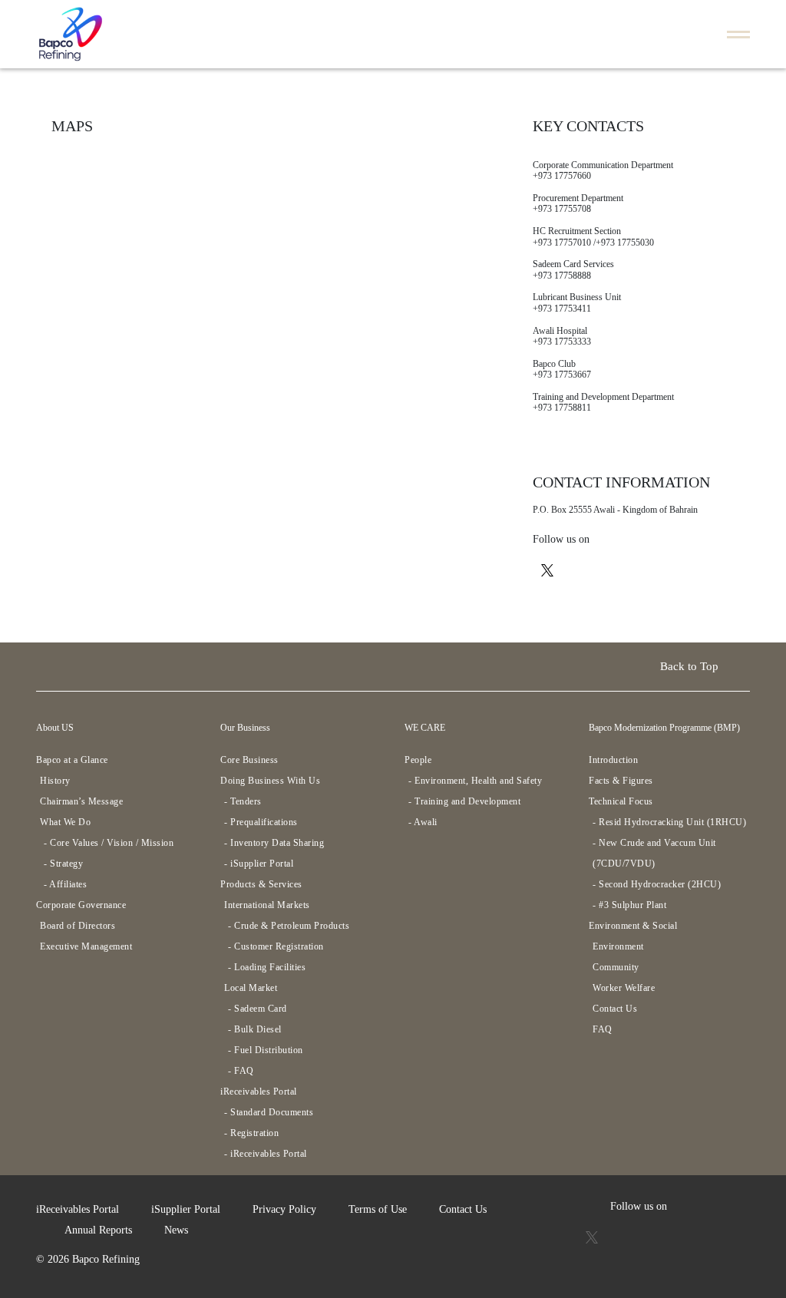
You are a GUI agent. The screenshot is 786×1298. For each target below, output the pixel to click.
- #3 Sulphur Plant (629, 905)
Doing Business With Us (270, 780)
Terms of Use (377, 1209)
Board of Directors (77, 925)
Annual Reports (98, 1230)
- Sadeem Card (257, 1008)
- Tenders (243, 801)
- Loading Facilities (266, 967)
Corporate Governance (81, 905)
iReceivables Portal (258, 1091)
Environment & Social (633, 925)
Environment (618, 946)
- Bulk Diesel (255, 1029)
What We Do (65, 822)
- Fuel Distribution (265, 1050)
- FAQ (241, 1070)
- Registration (251, 1133)
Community (616, 967)
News (176, 1230)
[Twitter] (593, 1236)
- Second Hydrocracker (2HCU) (657, 884)
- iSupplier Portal (258, 863)
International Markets (267, 905)
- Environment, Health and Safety (475, 780)
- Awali (423, 822)
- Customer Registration (276, 946)
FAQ (603, 1029)
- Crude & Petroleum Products (288, 925)
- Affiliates (65, 884)
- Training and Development (464, 801)
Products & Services (261, 884)
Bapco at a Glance (72, 760)
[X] (547, 569)
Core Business (249, 760)
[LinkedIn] (686, 1236)
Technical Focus (621, 801)
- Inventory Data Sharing (274, 842)
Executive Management (86, 946)
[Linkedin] (642, 569)
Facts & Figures (621, 780)
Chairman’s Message (81, 801)
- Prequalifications (261, 822)
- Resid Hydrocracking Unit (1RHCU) (669, 822)
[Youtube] (579, 569)
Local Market (250, 988)
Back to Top (691, 666)
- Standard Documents (268, 1112)
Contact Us (615, 1008)
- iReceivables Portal (265, 1153)
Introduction (613, 760)
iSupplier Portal (185, 1209)
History (55, 780)
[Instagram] (611, 569)
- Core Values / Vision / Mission (108, 842)
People (418, 760)
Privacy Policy (284, 1209)
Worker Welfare (624, 988)
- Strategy (63, 863)
